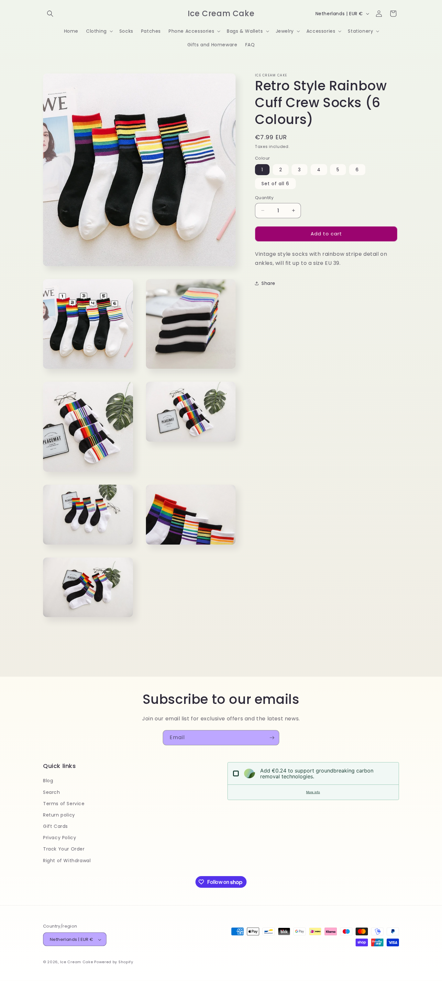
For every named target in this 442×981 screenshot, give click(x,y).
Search (51, 792)
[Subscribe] (272, 737)
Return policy (59, 815)
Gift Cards (55, 826)
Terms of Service (64, 803)
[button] (50, 13)
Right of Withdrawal (67, 860)
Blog (48, 781)
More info (313, 792)
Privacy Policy (59, 838)
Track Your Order (64, 849)
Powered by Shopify (113, 962)
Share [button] (268, 283)
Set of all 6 (275, 183)
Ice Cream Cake (76, 962)
